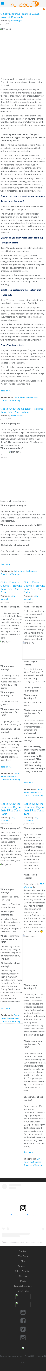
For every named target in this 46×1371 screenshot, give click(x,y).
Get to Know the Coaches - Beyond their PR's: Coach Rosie (11, 809)
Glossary (23, 1276)
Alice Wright (16, 20)
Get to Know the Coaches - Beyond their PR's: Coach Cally (34, 587)
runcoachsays (18, 1242)
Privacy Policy (23, 1291)
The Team (23, 1256)
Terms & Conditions (23, 1286)
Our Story (23, 1251)
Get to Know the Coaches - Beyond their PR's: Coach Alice (21, 410)
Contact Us (23, 1266)
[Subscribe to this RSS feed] (44, 9)
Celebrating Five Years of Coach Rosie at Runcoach (19, 15)
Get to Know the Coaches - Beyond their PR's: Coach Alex (11, 587)
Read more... (6, 390)
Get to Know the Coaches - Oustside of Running (10, 776)
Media (23, 1281)
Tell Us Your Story (23, 1271)
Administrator (17, 415)
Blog (23, 1261)
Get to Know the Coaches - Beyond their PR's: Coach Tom (34, 809)
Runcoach (6, 1242)
